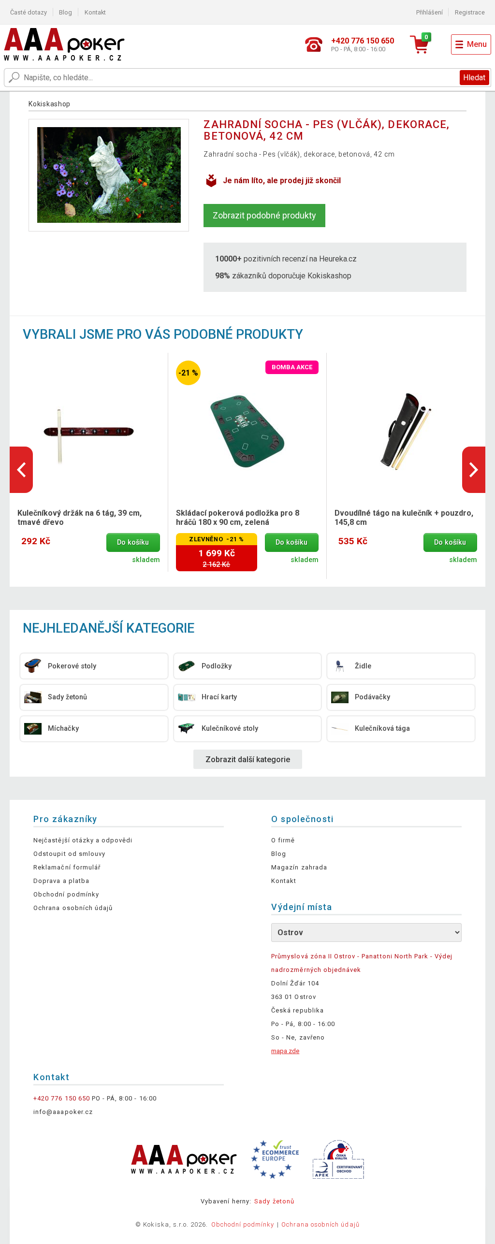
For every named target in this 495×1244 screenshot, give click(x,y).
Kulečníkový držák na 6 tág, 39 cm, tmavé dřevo (79, 517)
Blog (65, 12)
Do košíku (133, 542)
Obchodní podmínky (66, 894)
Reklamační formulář (67, 867)
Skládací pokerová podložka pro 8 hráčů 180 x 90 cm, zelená (237, 517)
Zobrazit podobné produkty (264, 215)
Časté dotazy (28, 12)
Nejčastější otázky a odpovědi (82, 840)
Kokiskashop (50, 104)
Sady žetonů (274, 1201)
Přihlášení (429, 12)
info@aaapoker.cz (63, 1111)
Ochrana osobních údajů (73, 907)
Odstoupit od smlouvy (69, 853)
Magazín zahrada (299, 867)
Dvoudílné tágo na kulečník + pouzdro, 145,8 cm (404, 517)
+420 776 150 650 (61, 1098)
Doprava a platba (61, 880)
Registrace (470, 12)
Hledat (474, 77)
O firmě (283, 840)
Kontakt (95, 12)
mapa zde (285, 1051)
